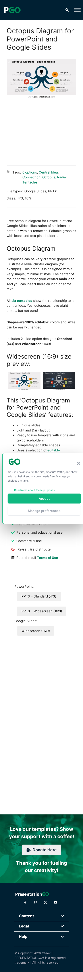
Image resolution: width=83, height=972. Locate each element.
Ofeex (46, 953)
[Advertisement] (41, 131)
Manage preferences (44, 511)
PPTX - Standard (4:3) (38, 596)
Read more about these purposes (34, 490)
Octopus (48, 177)
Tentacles (30, 182)
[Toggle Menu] (77, 10)
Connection (31, 177)
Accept (44, 498)
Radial (62, 177)
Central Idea (48, 172)
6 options (29, 172)
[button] (78, 463)
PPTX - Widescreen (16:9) (41, 611)
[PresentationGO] (12, 10)
